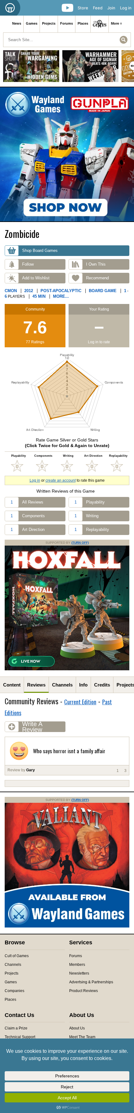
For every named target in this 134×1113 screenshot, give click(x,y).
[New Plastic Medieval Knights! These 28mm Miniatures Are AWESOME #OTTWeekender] (90, 68)
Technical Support (20, 1037)
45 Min (38, 296)
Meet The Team (82, 1037)
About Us (77, 1028)
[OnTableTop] (10, 8)
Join (111, 7)
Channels (62, 684)
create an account (60, 480)
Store (83, 7)
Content (12, 684)
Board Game (103, 290)
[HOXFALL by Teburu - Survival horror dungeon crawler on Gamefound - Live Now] (67, 669)
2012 (28, 290)
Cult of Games (17, 956)
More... (61, 296)
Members (77, 964)
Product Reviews (83, 991)
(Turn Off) (80, 542)
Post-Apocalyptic (61, 290)
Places (83, 23)
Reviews (36, 684)
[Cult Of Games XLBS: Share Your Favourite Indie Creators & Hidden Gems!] (31, 68)
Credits (102, 684)
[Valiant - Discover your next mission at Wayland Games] (67, 926)
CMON (11, 290)
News (16, 23)
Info (83, 684)
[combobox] (67, 40)
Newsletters (79, 973)
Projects (48, 23)
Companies (14, 991)
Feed (98, 7)
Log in (126, 7)
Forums (66, 23)
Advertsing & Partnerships (91, 982)
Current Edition (80, 702)
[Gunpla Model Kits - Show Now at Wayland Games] (67, 154)
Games (31, 23)
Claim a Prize (16, 1028)
